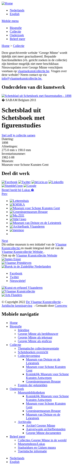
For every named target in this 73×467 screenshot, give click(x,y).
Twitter (14, 277)
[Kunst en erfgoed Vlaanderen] (22, 287)
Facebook (16, 273)
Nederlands (17, 10)
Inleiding (23, 330)
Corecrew (61, 305)
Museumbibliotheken (31, 392)
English (14, 14)
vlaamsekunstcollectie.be (33, 71)
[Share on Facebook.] (9, 182)
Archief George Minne (40, 425)
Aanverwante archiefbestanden (45, 429)
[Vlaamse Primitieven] (16, 262)
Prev (5, 194)
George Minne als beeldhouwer (38, 333)
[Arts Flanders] (12, 295)
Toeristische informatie (32, 451)
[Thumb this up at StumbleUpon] (12, 185)
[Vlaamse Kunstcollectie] (18, 291)
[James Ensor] (11, 259)
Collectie (15, 31)
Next (5, 240)
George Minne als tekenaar (35, 337)
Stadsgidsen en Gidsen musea (37, 447)
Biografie (16, 28)
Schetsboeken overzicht (33, 352)
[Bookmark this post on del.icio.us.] (39, 182)
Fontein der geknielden (32, 385)
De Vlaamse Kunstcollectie (43, 302)
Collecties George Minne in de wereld (42, 440)
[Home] (7, 3)
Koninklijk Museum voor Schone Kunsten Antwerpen (47, 376)
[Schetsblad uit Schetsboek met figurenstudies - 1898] (36, 95)
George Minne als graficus (35, 341)
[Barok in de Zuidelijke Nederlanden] (26, 266)
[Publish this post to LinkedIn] (55, 182)
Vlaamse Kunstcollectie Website (23, 251)
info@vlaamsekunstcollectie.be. (22, 78)
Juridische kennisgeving (17, 305)
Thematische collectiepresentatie (38, 348)
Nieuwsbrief (18, 280)
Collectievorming (29, 355)
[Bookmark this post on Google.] (30, 185)
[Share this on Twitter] (24, 182)
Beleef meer (17, 39)
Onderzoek (17, 35)
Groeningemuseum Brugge (43, 381)
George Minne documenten (43, 433)
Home (6, 46)
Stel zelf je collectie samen (18, 135)
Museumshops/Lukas (31, 444)
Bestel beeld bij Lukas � (18, 190)
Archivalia (24, 422)
